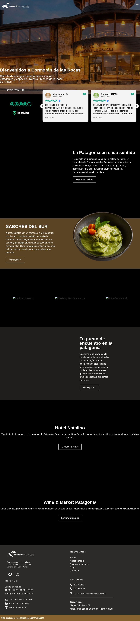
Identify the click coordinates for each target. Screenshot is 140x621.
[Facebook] (10, 574)
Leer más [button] (49, 117)
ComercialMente (37, 618)
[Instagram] (17, 574)
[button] (136, 106)
